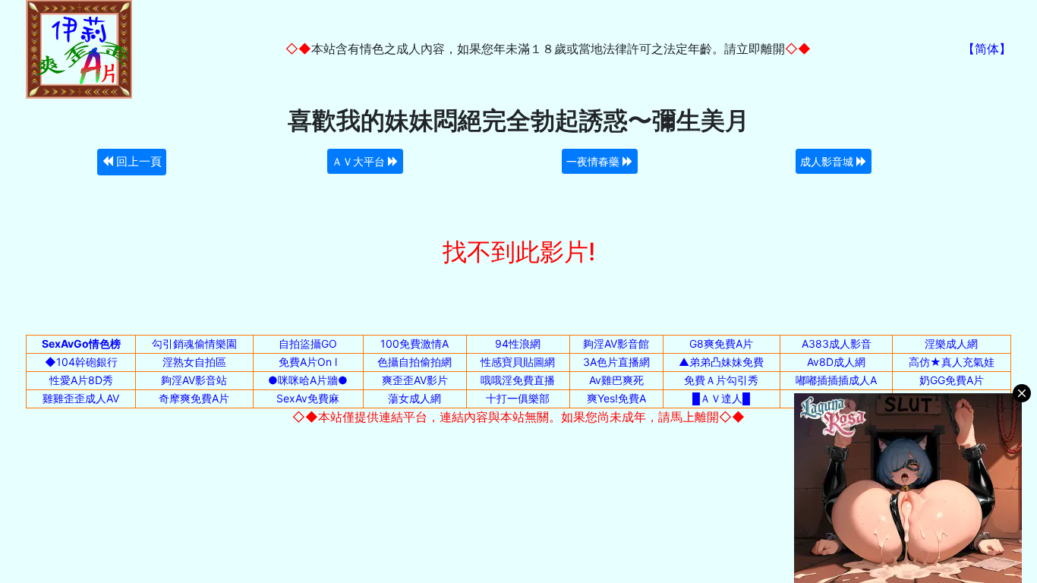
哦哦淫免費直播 (518, 379)
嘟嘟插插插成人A (836, 379)
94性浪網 (518, 343)
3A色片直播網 (616, 361)
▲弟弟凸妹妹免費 (721, 361)
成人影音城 (828, 161)
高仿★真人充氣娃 (951, 361)
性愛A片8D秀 (81, 379)
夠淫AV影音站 (194, 379)
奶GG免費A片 (951, 379)
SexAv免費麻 (307, 398)
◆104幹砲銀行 (81, 361)
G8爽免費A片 (721, 343)
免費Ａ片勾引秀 (721, 379)
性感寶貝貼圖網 (518, 361)
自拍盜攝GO (308, 343)
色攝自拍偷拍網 (414, 361)
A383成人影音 (837, 343)
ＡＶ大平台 (360, 161)
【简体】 (987, 48)
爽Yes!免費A (616, 398)
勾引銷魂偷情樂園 (194, 343)
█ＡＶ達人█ (721, 398)
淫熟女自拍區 (194, 361)
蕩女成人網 (414, 398)
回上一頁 (137, 161)
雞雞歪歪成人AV (81, 398)
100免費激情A (414, 343)
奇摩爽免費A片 (194, 398)
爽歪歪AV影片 (415, 379)
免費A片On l (308, 361)
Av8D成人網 (836, 361)
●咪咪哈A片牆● (308, 379)
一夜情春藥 (594, 161)
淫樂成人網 (951, 343)
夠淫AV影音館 (616, 343)
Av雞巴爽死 (616, 379)
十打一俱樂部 (518, 398)
